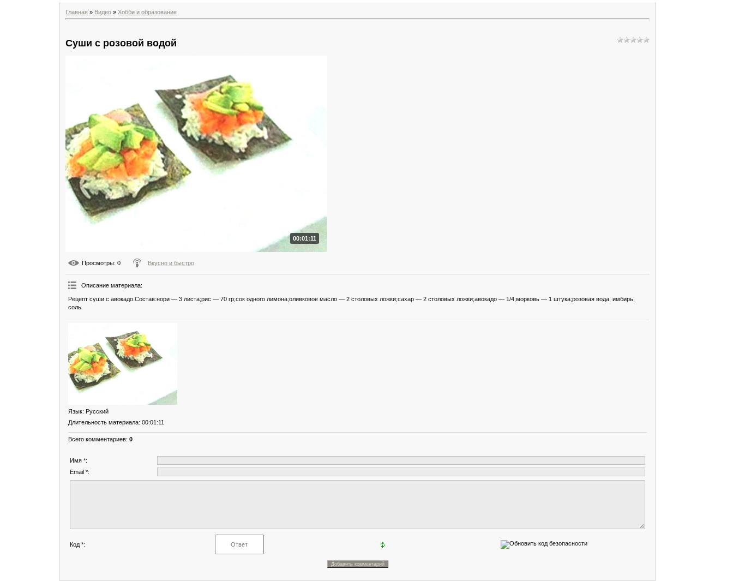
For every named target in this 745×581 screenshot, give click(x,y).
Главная (76, 12)
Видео (102, 12)
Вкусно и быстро (171, 263)
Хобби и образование (147, 12)
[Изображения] (122, 364)
